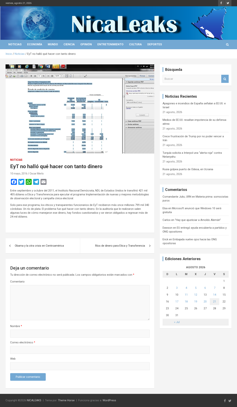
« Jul (177, 322)
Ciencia (69, 44)
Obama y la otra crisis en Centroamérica (39, 245)
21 (214, 301)
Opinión (86, 44)
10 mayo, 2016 (18, 173)
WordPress (109, 400)
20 (205, 301)
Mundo (53, 44)
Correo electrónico (22, 342)
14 (214, 294)
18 (186, 301)
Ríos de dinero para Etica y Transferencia (120, 245)
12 (195, 294)
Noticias (15, 44)
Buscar (225, 79)
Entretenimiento (110, 44)
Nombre (16, 326)
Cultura (135, 44)
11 (186, 294)
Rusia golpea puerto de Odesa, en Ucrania (188, 169)
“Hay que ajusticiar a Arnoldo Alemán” (198, 220)
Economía (34, 44)
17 (176, 301)
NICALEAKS (34, 400)
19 (195, 301)
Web (13, 358)
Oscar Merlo (37, 173)
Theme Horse (66, 400)
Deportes (154, 44)
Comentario (17, 281)
